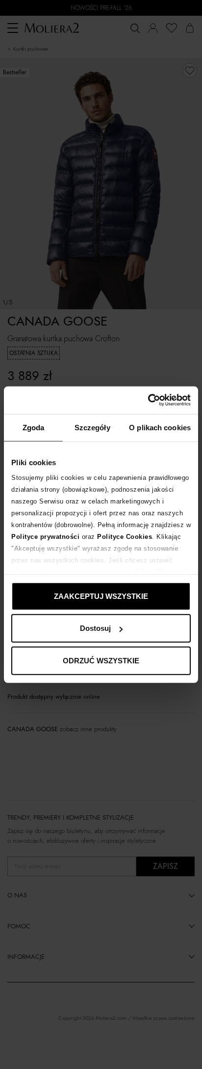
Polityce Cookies (124, 536)
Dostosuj (95, 628)
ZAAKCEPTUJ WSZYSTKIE (101, 596)
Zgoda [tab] (34, 427)
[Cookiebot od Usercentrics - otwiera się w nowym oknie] (148, 400)
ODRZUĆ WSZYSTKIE (101, 660)
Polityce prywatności (45, 536)
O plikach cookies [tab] (160, 427)
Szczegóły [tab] (92, 427)
